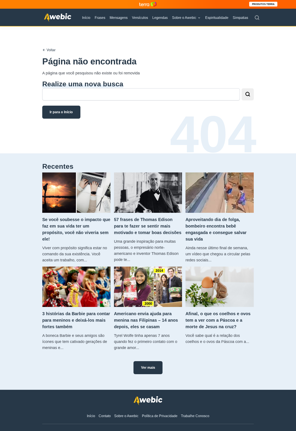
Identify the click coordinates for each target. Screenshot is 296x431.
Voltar (50, 50)
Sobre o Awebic (184, 18)
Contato (105, 416)
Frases (100, 18)
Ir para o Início (61, 112)
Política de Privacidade (159, 416)
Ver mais (148, 367)
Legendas (160, 18)
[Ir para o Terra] (148, 4)
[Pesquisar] (257, 17)
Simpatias (240, 18)
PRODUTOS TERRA (263, 4)
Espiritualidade (216, 18)
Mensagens (119, 18)
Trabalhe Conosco (195, 416)
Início (86, 18)
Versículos (140, 18)
